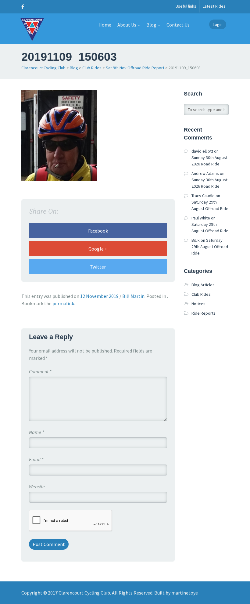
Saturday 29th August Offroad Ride (209, 246)
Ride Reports (203, 313)
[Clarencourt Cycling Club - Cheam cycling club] (32, 29)
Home (104, 25)
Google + (97, 249)
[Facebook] (24, 6)
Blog (151, 25)
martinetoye (184, 593)
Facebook (98, 231)
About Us (126, 25)
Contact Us (178, 25)
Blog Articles (203, 285)
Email (36, 459)
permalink (63, 303)
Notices (198, 303)
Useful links (186, 6)
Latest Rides (214, 6)
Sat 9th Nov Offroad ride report (135, 68)
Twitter (98, 267)
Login (218, 24)
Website (37, 486)
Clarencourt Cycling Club (43, 68)
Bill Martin (133, 296)
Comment (40, 371)
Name (36, 432)
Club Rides (92, 68)
